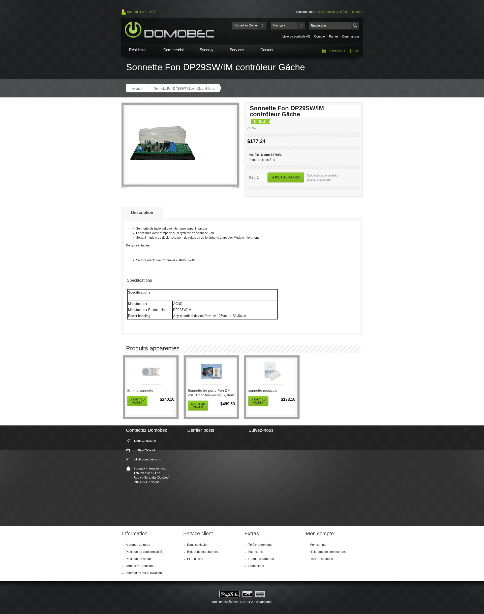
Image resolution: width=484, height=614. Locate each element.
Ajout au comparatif (318, 180)
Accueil (137, 88)
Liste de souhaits (321, 559)
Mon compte (318, 545)
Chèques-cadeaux (261, 559)
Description (142, 212)
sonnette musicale (262, 390)
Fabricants (255, 552)
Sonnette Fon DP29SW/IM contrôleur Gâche (184, 88)
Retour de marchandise (203, 552)
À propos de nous (138, 545)
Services (237, 50)
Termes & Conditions (140, 566)
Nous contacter (197, 545)
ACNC (251, 128)
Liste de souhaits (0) (296, 36)
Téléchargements (260, 545)
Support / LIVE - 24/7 (141, 12)
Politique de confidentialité (144, 552)
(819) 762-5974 (144, 450)
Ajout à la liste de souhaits (322, 175)
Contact (266, 50)
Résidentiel (138, 50)
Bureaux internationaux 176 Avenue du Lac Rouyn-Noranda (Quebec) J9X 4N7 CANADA (151, 475)
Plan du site (195, 559)
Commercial (173, 50)
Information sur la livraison (144, 573)
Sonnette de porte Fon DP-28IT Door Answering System (211, 392)
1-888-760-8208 (145, 441)
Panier (333, 36)
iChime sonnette (140, 390)
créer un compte (351, 12)
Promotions (256, 566)
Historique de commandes (328, 552)
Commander (350, 36)
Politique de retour (138, 559)
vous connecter (324, 12)
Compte (319, 36)
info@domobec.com (147, 459)
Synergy (207, 50)
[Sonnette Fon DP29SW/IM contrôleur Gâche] (162, 177)
